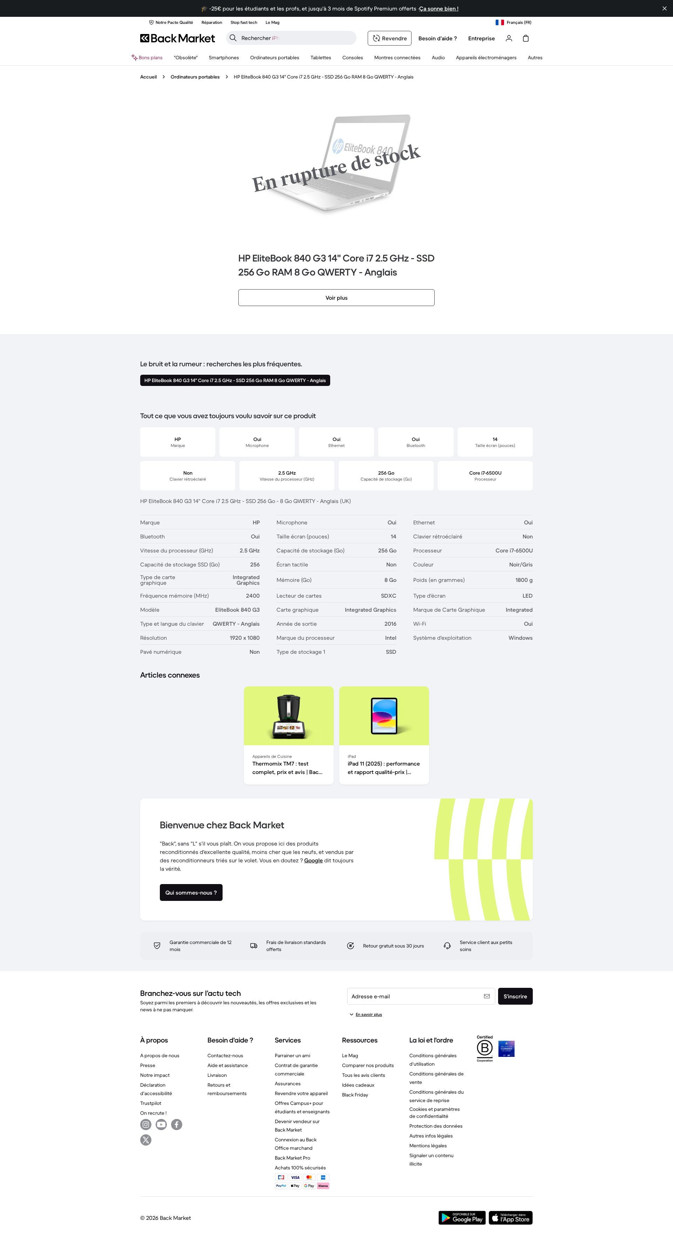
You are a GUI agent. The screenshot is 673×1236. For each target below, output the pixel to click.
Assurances (288, 1083)
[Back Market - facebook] (176, 1124)
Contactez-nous (225, 1055)
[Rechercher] (233, 37)
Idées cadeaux (358, 1085)
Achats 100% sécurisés (300, 1167)
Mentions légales (428, 1145)
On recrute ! (153, 1113)
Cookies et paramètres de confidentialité (434, 1112)
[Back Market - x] (145, 1140)
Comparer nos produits (368, 1065)
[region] (336, 737)
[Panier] (526, 38)
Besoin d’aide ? (438, 38)
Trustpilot (150, 1103)
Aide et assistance (228, 1065)
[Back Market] (177, 38)
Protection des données (436, 1126)
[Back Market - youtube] (161, 1124)
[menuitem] (224, 57)
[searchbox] (297, 38)
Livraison (217, 1075)
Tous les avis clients (363, 1075)
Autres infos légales (431, 1136)
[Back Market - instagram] (145, 1124)
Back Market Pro (292, 1158)
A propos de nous (159, 1055)
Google (313, 860)
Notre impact (155, 1075)
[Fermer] (664, 8)
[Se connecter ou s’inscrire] (509, 38)
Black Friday (355, 1095)
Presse (147, 1065)
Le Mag (350, 1055)
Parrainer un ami (292, 1055)
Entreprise (481, 38)
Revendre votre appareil (301, 1093)
